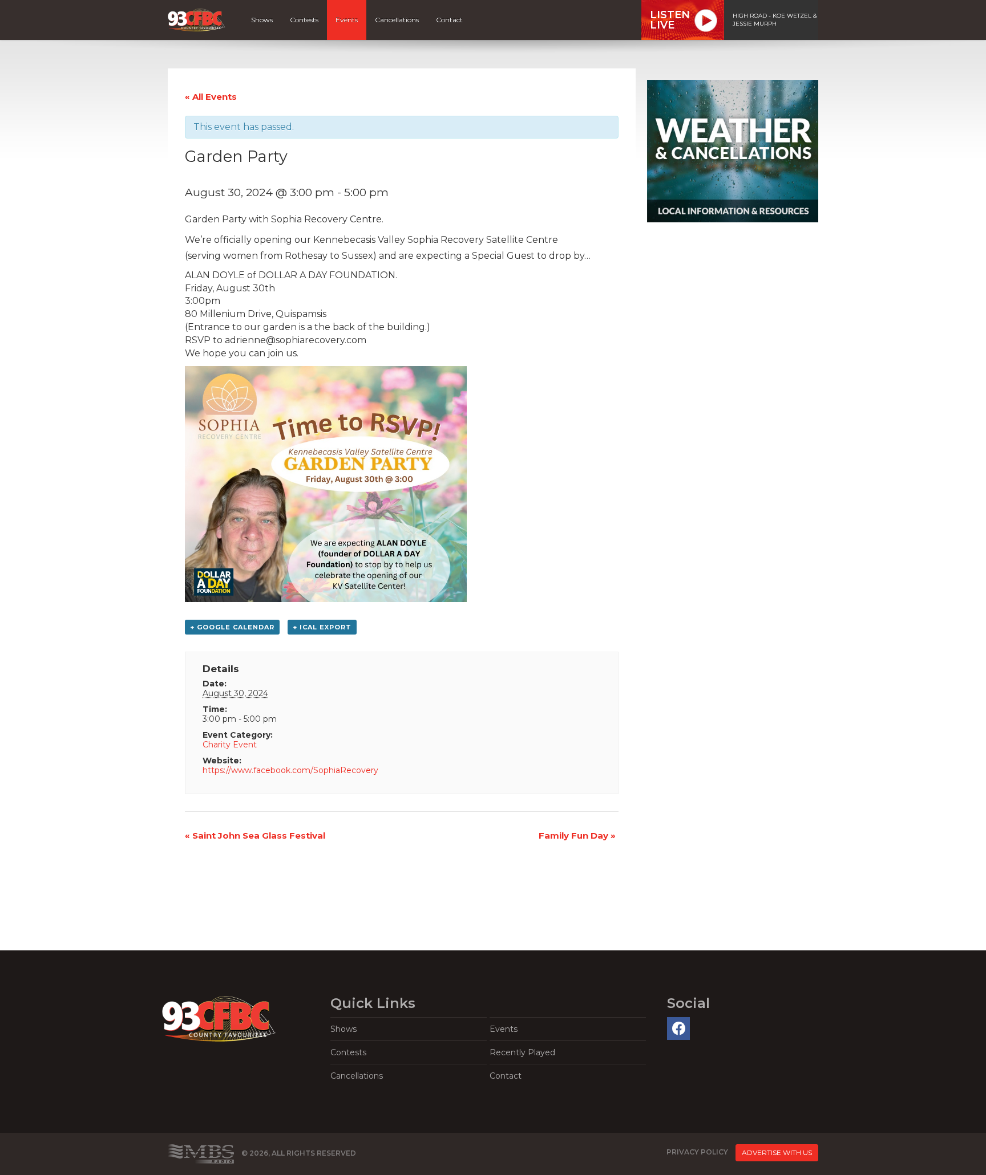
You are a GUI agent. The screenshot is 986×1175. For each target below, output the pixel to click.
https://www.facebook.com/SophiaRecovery (290, 770)
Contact (449, 19)
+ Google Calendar (232, 627)
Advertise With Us (777, 1152)
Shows (262, 19)
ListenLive (670, 20)
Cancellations (397, 19)
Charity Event (230, 744)
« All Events (211, 96)
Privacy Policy (697, 1152)
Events (347, 19)
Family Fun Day (577, 835)
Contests (304, 19)
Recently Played (522, 1052)
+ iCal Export (322, 627)
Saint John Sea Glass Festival (255, 835)
